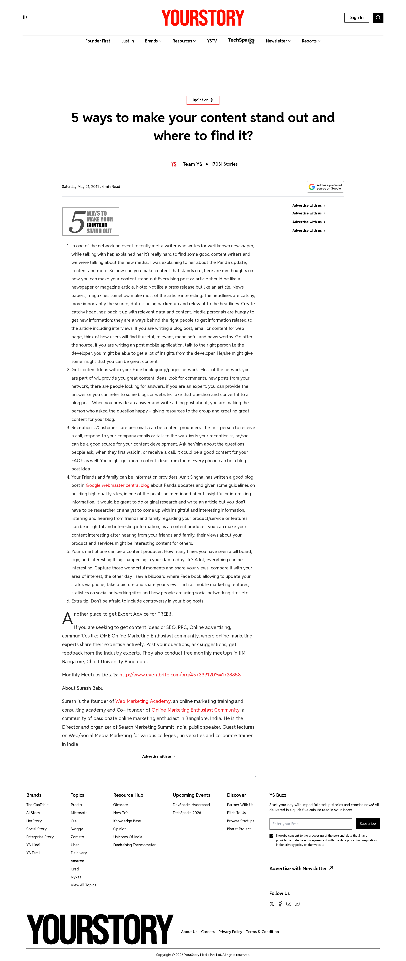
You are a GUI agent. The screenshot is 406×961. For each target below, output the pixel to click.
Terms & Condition (262, 931)
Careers (208, 931)
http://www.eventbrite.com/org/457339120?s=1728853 (180, 674)
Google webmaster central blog (117, 485)
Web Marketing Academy (143, 701)
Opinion (201, 100)
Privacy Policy (230, 931)
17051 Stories (224, 164)
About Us (189, 931)
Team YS (193, 164)
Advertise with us (157, 756)
